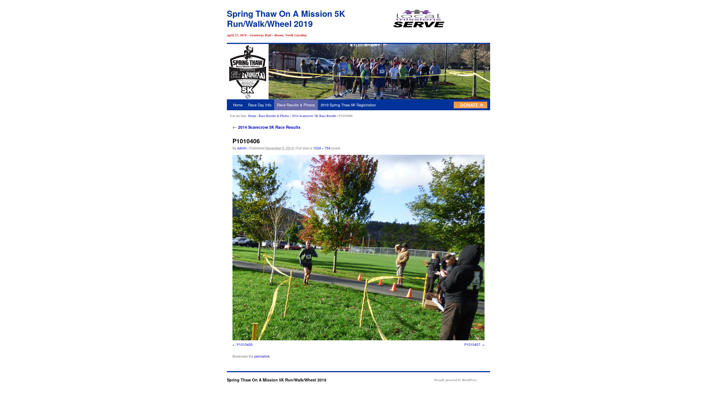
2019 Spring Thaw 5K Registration (348, 104)
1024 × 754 (321, 148)
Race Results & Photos (296, 104)
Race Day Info (259, 104)
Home (238, 104)
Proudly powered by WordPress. (456, 380)
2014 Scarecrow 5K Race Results (314, 115)
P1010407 (472, 344)
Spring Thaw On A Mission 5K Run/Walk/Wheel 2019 (286, 18)
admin (242, 148)
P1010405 (245, 344)
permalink (261, 356)
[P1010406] (358, 247)
